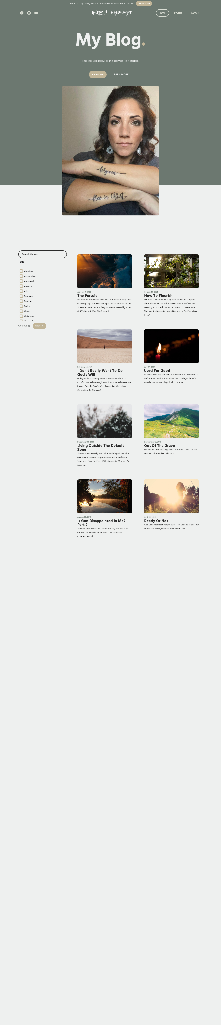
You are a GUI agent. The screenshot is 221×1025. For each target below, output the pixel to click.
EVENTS (178, 13)
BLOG (163, 13)
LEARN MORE (144, 3)
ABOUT (195, 13)
